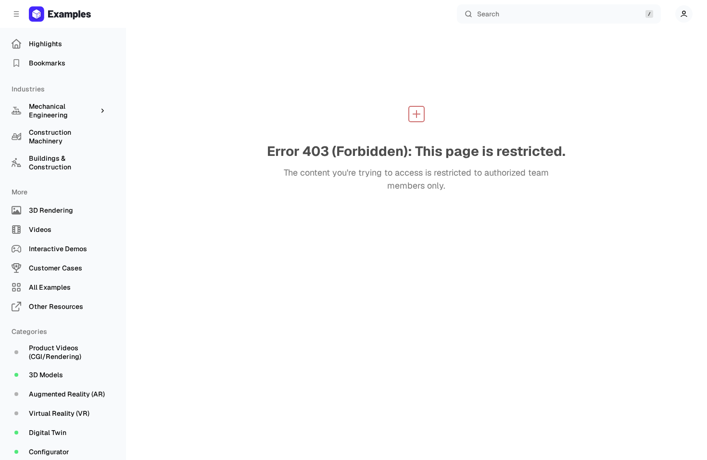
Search (488, 14)
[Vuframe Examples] (70, 14)
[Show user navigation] (684, 14)
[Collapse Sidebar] (16, 14)
